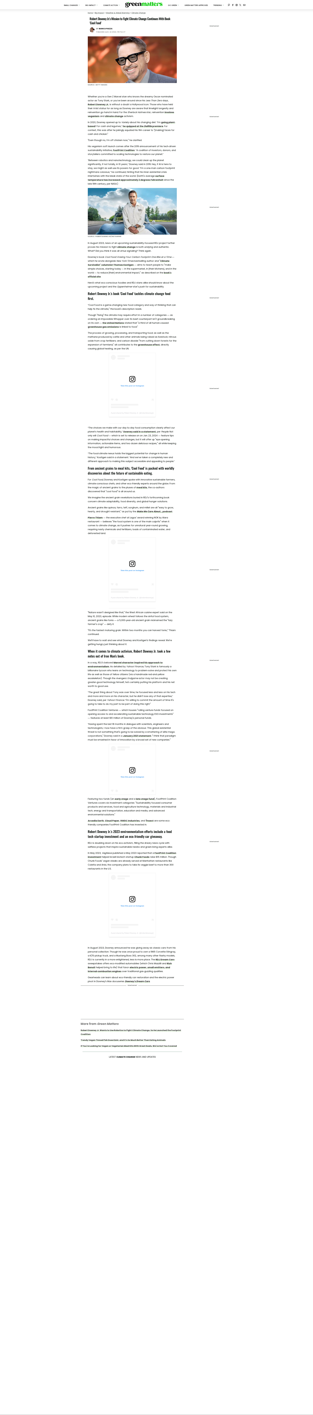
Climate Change (138, 13)
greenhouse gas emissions (103, 326)
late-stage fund (145, 798)
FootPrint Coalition (124, 150)
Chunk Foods (141, 856)
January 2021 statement (137, 735)
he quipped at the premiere (143, 126)
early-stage (121, 798)
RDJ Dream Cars (165, 959)
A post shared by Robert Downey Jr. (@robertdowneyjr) (132, 413)
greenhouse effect (149, 344)
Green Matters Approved (196, 5)
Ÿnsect (150, 820)
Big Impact (99, 13)
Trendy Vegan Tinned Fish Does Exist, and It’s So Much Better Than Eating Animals (123, 1040)
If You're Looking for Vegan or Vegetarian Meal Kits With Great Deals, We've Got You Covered (129, 1046)
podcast (154, 511)
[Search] (229, 4)
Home (90, 13)
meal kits (141, 487)
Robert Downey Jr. (98, 104)
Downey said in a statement (139, 431)
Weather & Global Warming (117, 13)
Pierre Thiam (95, 517)
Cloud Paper (112, 820)
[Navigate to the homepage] (143, 4)
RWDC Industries (130, 820)
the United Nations (113, 322)
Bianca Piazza (105, 28)
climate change (114, 116)
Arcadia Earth (96, 820)
